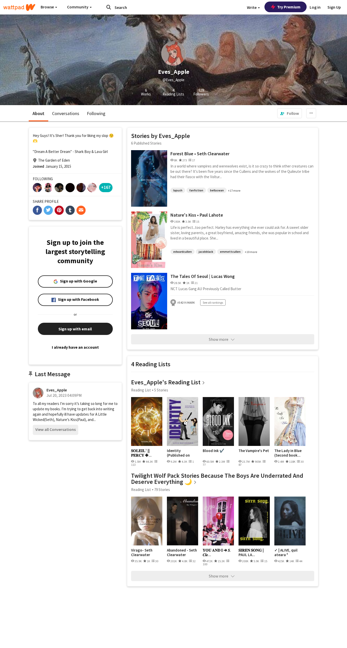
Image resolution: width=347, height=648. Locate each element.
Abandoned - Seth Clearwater (182, 552)
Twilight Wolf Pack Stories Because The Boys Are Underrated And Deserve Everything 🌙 (217, 479)
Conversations (65, 113)
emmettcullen (230, 251)
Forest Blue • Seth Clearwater (199, 154)
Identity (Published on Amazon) (178, 452)
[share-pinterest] (59, 210)
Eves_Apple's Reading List (165, 382)
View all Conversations (55, 429)
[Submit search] (109, 7)
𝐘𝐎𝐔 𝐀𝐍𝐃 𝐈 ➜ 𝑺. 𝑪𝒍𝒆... (217, 552)
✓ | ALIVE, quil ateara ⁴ (285, 552)
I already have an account (75, 347)
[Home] (19, 7)
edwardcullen (182, 251)
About (38, 113)
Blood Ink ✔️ (213, 450)
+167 (106, 187)
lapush (177, 190)
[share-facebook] (37, 210)
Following (96, 113)
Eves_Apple (56, 390)
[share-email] (81, 210)
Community (78, 6)
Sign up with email (75, 328)
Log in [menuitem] (315, 7)
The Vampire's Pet (254, 450)
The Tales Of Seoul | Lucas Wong (202, 276)
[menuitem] (289, 113)
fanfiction (196, 190)
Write (252, 7)
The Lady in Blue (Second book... (288, 452)
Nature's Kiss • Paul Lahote (196, 215)
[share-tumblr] (70, 210)
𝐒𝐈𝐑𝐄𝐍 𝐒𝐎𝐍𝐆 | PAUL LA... (251, 552)
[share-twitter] (48, 210)
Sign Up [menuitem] (334, 7)
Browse (48, 6)
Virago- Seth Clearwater (141, 552)
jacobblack (206, 251)
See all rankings (213, 302)
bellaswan (217, 190)
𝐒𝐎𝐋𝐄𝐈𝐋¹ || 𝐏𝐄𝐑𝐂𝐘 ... (141, 452)
